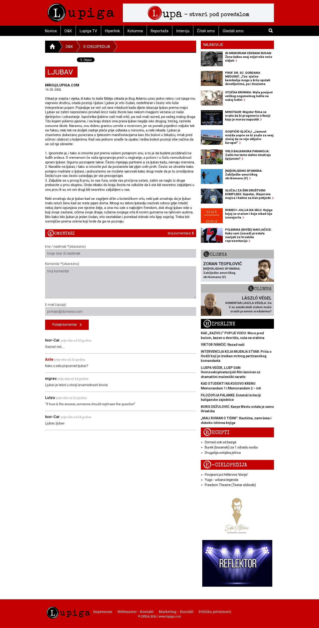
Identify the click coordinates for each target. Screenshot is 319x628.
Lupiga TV (88, 30)
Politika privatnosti (215, 611)
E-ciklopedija (96, 46)
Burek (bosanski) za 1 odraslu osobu (231, 447)
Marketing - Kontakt (176, 611)
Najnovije (213, 44)
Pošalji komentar (66, 324)
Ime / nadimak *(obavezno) (65, 246)
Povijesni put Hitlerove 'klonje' (226, 474)
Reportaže (159, 30)
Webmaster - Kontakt (135, 611)
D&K (68, 30)
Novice (51, 30)
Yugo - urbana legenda (221, 480)
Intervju (182, 30)
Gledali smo (233, 30)
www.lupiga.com (170, 616)
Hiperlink (112, 30)
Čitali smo (206, 30)
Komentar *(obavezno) (62, 264)
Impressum (102, 611)
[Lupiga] (81, 11)
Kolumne (135, 30)
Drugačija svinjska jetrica (223, 453)
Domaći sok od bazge (220, 442)
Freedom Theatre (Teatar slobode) (230, 485)
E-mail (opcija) (55, 305)
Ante (49, 359)
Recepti (216, 432)
